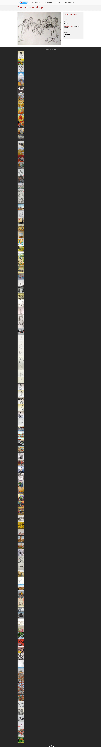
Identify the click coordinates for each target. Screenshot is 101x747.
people (41, 7)
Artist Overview (36, 2)
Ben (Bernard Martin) (69, 26)
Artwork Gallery (48, 2)
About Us (59, 2)
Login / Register (69, 2)
